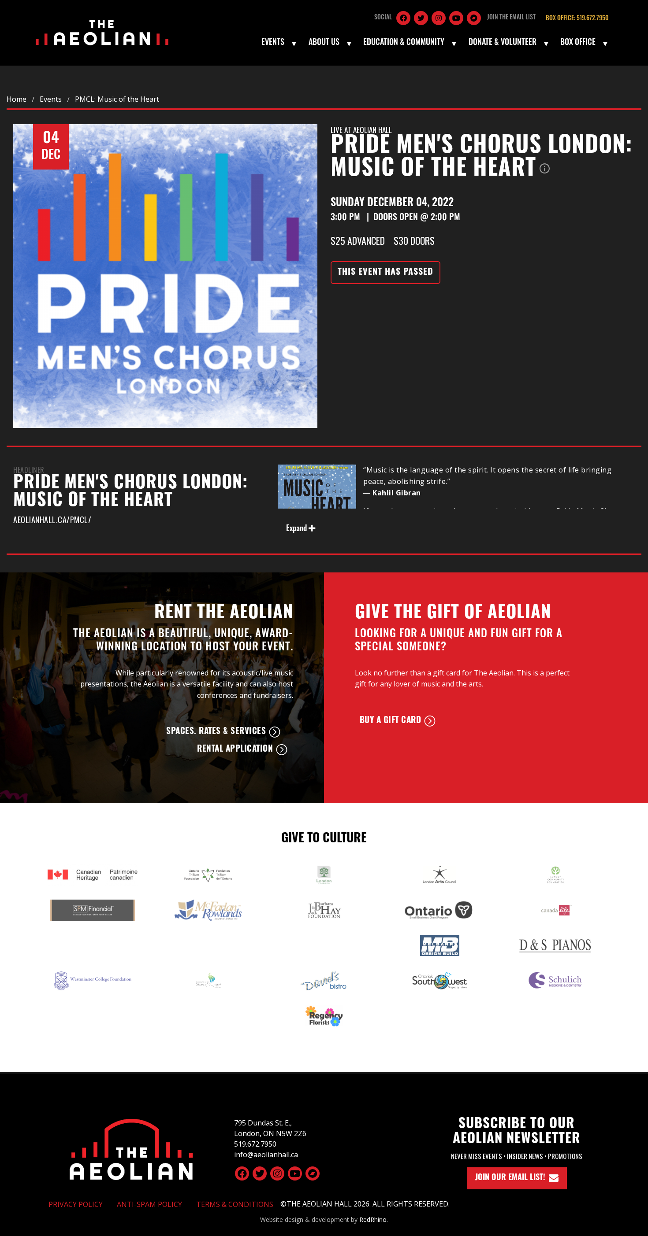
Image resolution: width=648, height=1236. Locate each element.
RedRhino (373, 1219)
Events (272, 43)
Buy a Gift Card (390, 721)
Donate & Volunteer (502, 43)
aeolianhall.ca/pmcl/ (52, 519)
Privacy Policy (75, 1204)
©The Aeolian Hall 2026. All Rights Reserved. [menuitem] (365, 1204)
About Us (324, 43)
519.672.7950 (255, 1144)
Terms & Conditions (234, 1204)
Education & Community (403, 43)
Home (16, 99)
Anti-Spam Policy (149, 1204)
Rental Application (235, 749)
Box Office (578, 43)
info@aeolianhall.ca (266, 1154)
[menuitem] (278, 43)
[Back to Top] (131, 1148)
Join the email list (511, 18)
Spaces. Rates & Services (216, 732)
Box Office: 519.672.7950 (577, 18)
